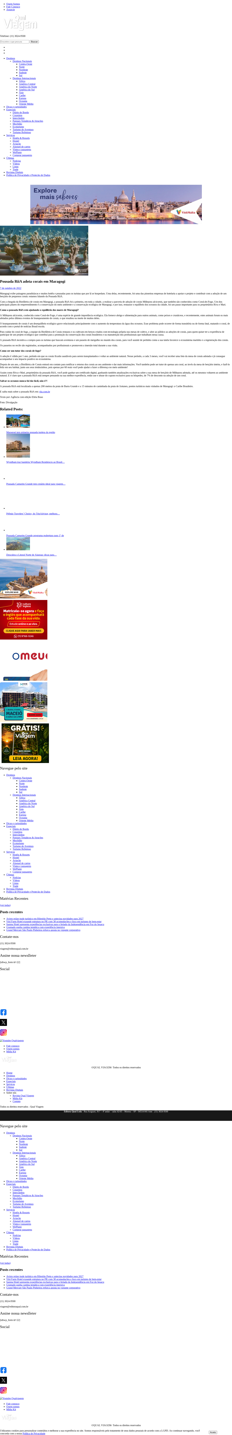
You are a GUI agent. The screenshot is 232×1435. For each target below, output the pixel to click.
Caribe (22, 95)
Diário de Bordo (21, 112)
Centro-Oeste (25, 64)
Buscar (34, 42)
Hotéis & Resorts (21, 138)
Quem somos (12, 1048)
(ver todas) (5, 905)
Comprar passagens (22, 155)
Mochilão (17, 123)
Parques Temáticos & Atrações (28, 121)
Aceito (213, 1432)
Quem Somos (13, 4)
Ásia (21, 92)
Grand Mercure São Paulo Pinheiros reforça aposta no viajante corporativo (43, 930)
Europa (22, 98)
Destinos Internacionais (24, 78)
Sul (20, 75)
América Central (27, 84)
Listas (15, 166)
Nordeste (23, 69)
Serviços (10, 135)
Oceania (23, 101)
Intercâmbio (18, 118)
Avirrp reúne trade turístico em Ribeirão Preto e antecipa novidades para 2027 (44, 918)
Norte (22, 67)
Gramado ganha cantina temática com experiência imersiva (35, 927)
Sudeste (23, 72)
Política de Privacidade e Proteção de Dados (28, 175)
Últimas (10, 158)
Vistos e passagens (22, 149)
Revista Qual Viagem (23, 1095)
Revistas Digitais (14, 172)
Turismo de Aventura (23, 129)
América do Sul (27, 89)
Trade (15, 169)
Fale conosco (12, 1046)
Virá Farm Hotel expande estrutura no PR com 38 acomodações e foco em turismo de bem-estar (53, 921)
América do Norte (28, 86)
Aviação (17, 143)
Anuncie (10, 9)
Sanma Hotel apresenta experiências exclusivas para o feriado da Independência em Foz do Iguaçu (55, 924)
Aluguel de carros (21, 146)
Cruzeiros (17, 115)
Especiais (11, 109)
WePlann (17, 152)
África (22, 81)
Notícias (17, 161)
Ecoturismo (18, 126)
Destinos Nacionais (22, 61)
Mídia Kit (11, 1051)
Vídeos (16, 163)
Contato (17, 1101)
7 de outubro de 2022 (10, 288)
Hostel (16, 141)
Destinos (10, 58)
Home (9, 1072)
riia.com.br (44, 391)
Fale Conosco (13, 6)
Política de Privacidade (34, 1433)
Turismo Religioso (22, 132)
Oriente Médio (26, 104)
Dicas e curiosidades (16, 106)
